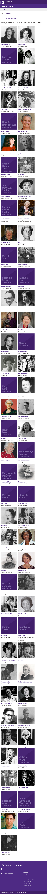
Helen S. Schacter (5, 592)
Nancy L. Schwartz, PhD (6, 613)
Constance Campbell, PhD (7, 152)
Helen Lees (3, 438)
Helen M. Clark (21, 174)
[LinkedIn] (25, 892)
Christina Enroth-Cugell (23, 218)
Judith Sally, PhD (22, 570)
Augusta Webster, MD (5, 787)
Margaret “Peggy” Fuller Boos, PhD (26, 109)
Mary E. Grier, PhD (5, 264)
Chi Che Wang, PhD (22, 765)
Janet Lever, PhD (22, 438)
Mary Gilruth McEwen (6, 481)
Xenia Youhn (21, 831)
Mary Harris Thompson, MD (24, 725)
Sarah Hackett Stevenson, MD (25, 681)
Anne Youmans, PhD (5, 852)
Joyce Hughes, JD (5, 373)
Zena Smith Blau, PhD (23, 87)
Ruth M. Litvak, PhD (5, 460)
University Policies (27, 885)
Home (2, 13)
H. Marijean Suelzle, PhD (6, 703)
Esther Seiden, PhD (22, 613)
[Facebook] (15, 892)
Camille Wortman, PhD (6, 831)
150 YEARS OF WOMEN (10, 1)
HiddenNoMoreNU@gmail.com (8, 873)
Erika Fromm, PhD (22, 242)
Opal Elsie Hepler (5, 351)
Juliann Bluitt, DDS (5, 109)
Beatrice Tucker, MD (22, 747)
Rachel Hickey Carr (5, 174)
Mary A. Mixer (4, 503)
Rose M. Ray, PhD (5, 547)
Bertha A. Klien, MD (22, 394)
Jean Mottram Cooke (5, 196)
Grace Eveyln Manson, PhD (24, 460)
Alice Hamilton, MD (22, 308)
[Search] (4, 9)
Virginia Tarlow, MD (22, 703)
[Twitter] (17, 892)
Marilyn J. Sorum (22, 635)
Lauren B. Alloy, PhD (5, 44)
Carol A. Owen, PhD (22, 503)
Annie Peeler (4, 525)
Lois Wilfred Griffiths (23, 264)
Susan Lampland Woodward (24, 809)
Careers (25, 877)
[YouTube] (21, 892)
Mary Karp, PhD (4, 394)
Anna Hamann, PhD (5, 308)
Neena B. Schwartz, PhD (23, 592)
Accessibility (26, 872)
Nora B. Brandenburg (5, 131)
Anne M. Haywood (22, 329)
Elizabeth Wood (4, 809)
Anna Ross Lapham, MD (6, 416)
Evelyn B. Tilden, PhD (5, 747)
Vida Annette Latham (23, 416)
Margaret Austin (4, 66)
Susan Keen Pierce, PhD (23, 525)
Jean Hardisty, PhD (5, 329)
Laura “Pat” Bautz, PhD (23, 66)
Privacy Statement (27, 881)
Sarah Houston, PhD (22, 351)
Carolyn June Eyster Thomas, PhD (8, 725)
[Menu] (1, 9)
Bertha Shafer (4, 635)
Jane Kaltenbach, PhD (23, 373)
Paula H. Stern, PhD (5, 681)
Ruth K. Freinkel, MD (5, 242)
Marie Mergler (21, 481)
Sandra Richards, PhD (23, 547)
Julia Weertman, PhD (23, 787)
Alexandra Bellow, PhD (6, 87)
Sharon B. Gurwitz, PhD (6, 286)
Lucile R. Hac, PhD (22, 286)
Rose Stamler (21, 660)
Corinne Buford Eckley (6, 218)
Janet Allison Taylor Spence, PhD (8, 660)
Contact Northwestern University (30, 879)
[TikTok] (23, 892)
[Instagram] (19, 892)
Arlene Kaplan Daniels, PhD (24, 196)
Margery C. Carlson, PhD (23, 152)
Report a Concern (27, 883)
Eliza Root (3, 570)
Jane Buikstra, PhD (22, 131)
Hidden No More (6, 6)
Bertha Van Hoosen (5, 765)
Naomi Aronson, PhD (22, 44)
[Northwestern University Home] (2, 2)
